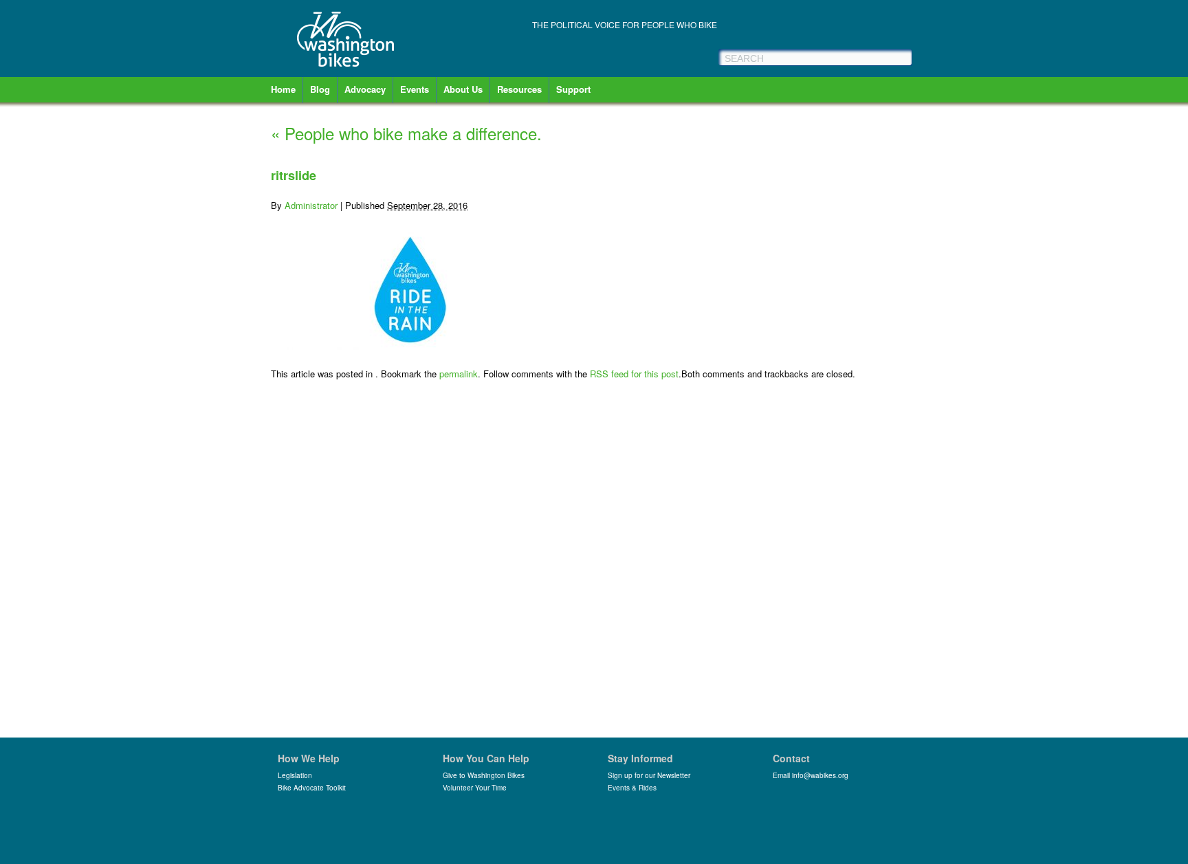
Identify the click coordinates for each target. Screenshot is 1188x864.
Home (283, 89)
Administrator (311, 205)
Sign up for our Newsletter (649, 775)
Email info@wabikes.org (810, 775)
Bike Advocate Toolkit (312, 788)
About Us (463, 89)
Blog (320, 89)
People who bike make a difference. (406, 133)
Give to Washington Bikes (484, 775)
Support (573, 89)
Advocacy (365, 89)
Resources (519, 89)
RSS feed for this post (634, 373)
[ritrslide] (408, 346)
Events (414, 89)
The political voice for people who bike (624, 24)
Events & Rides (632, 788)
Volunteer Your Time (475, 788)
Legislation (295, 775)
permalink (458, 373)
